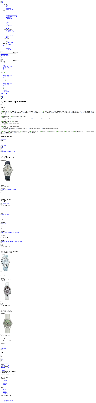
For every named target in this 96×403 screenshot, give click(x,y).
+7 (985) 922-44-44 (5, 363)
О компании (8, 49)
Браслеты (8, 36)
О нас (4, 385)
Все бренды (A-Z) (10, 13)
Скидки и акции (9, 19)
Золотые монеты (9, 9)
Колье (7, 37)
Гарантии (5, 401)
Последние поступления (11, 15)
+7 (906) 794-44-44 (5, 367)
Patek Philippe (9, 25)
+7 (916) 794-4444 (4, 370)
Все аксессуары (9, 42)
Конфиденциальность (8, 400)
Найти (14, 52)
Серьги (7, 33)
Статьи (4, 391)
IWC (7, 23)
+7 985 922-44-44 (4, 54)
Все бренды (5, 389)
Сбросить (3, 133)
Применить (8, 133)
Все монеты (8, 44)
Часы (7, 5)
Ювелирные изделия (10, 6)
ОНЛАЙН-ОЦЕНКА (5, 55)
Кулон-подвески (9, 35)
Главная (5, 380)
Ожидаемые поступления (11, 16)
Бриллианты (8, 8)
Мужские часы (9, 17)
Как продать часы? (7, 399)
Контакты (8, 48)
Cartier (7, 22)
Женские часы (9, 18)
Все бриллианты (9, 39)
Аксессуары (5, 69)
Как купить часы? (7, 397)
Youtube (5, 392)
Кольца (7, 32)
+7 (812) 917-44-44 (5, 365)
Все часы (8, 12)
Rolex (7, 26)
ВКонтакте (5, 393)
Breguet (7, 28)
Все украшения (9, 30)
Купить (4, 381)
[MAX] (1, 58)
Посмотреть (3, 139)
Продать (5, 383)
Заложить (5, 45)
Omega (7, 24)
